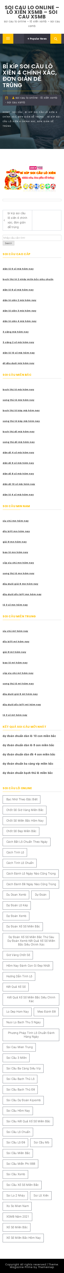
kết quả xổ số (16, 986)
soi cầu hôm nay (18, 1110)
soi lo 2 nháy (15, 1195)
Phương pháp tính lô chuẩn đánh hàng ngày (31, 1034)
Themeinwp (46, 1267)
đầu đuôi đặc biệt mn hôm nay (22, 594)
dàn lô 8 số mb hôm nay (18, 289)
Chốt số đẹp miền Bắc (21, 831)
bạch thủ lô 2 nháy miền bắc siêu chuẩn (28, 279)
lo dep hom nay (17, 1011)
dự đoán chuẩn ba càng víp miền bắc (28, 763)
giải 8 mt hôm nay (14, 652)
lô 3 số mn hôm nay (15, 604)
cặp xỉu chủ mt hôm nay (18, 673)
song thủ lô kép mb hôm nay (21, 421)
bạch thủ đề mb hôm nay (18, 431)
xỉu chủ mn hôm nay (16, 520)
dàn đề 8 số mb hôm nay (18, 473)
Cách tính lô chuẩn (20, 863)
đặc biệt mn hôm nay (16, 531)
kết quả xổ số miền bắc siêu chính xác (31, 999)
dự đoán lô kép (17, 905)
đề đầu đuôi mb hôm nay (18, 363)
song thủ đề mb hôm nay (19, 442)
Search (8, 243)
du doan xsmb (16, 894)
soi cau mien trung (19, 1047)
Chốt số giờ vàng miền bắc (25, 810)
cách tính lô (15, 852)
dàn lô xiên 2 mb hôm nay (19, 300)
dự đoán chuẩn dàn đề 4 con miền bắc (29, 754)
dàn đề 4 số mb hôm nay (18, 452)
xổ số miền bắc (17, 1227)
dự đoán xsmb (16, 916)
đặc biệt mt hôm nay (16, 641)
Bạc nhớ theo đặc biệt (22, 799)
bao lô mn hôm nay (15, 552)
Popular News (38, 38)
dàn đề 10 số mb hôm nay (19, 484)
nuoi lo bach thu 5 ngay (23, 1022)
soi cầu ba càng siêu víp (23, 1068)
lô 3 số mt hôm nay (15, 715)
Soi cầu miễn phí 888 (20, 1163)
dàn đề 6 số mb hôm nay (18, 463)
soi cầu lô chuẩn (18, 1132)
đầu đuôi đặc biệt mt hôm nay (22, 704)
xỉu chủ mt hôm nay (15, 631)
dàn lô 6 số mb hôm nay (18, 268)
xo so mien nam (17, 1206)
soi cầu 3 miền (16, 1057)
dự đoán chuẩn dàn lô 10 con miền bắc (29, 736)
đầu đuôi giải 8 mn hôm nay (20, 583)
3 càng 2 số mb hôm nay (18, 342)
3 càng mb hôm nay (16, 331)
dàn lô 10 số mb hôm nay (19, 352)
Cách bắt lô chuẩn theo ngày (27, 841)
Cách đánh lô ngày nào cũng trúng (31, 873)
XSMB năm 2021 (17, 1216)
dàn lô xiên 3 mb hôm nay (19, 310)
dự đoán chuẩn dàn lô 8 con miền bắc (28, 745)
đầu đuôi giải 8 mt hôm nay (20, 694)
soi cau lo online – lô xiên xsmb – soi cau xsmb (32, 12)
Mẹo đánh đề (47, 1011)
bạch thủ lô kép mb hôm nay (21, 410)
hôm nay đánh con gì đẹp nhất (28, 965)
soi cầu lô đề (15, 1142)
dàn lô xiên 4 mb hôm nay (19, 321)
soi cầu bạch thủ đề (20, 1089)
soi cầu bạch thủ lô (20, 1079)
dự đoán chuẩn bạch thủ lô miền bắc (28, 773)
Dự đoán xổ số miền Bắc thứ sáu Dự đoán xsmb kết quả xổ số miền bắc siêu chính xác (31, 940)
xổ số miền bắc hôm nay (23, 1237)
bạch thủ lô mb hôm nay (18, 389)
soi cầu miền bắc (18, 1153)
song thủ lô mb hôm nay (18, 399)
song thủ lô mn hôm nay (18, 573)
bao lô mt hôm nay (15, 662)
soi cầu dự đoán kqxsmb (23, 1100)
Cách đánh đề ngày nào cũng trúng (31, 884)
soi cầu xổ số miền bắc (22, 1185)
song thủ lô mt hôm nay (18, 683)
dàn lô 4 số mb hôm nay (18, 494)
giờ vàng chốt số (18, 955)
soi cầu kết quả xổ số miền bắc (28, 1121)
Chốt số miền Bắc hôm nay (25, 820)
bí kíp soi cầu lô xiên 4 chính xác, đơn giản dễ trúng (17, 220)
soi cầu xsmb (15, 1174)
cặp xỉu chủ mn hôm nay (18, 562)
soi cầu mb (41, 1142)
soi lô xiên (41, 1195)
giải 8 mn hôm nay (15, 541)
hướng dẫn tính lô (19, 976)
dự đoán (41, 894)
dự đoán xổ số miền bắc (23, 926)
